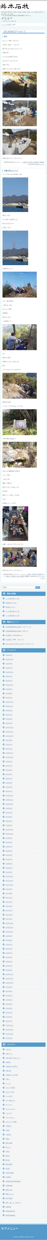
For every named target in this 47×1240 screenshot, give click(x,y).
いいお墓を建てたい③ (12, 611)
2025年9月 (9, 663)
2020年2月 (9, 787)
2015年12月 (9, 974)
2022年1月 (9, 723)
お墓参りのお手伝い (12, 1066)
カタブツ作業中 (10, 1088)
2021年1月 (9, 749)
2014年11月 (9, 1029)
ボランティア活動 (11, 1122)
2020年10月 (9, 757)
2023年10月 (9, 685)
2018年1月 (9, 872)
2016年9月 (9, 936)
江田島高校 (9, 1185)
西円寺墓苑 (9, 1198)
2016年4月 (9, 957)
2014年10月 (9, 1034)
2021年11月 (9, 732)
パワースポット (10, 1117)
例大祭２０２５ (10, 607)
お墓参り (8, 1062)
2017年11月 (9, 880)
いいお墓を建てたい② (12, 615)
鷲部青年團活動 (10, 1215)
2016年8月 (9, 940)
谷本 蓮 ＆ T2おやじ (13, 1202)
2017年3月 (9, 910)
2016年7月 (9, 944)
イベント (23, 574)
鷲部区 (22, 576)
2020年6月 (9, 770)
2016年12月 (9, 923)
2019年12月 (9, 795)
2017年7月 (9, 898)
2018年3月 (9, 863)
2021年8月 (9, 740)
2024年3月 (9, 676)
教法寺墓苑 (9, 1164)
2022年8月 (9, 710)
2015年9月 (9, 987)
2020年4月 (9, 778)
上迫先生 (8, 1134)
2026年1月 (9, 655)
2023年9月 (9, 689)
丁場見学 (8, 1126)
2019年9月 (9, 808)
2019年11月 (9, 800)
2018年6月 (9, 851)
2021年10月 (9, 736)
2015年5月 (9, 1004)
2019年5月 (9, 821)
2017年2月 (9, 915)
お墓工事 (25, 162)
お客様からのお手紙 (12, 1075)
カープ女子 (9, 1096)
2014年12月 (9, 1025)
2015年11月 (9, 978)
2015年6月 (9, 1000)
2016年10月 (9, 932)
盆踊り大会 (9, 1190)
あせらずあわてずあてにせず (14, 644)
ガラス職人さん (10, 1100)
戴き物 (8, 1160)
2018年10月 (9, 834)
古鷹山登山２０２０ (11, 170)
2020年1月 (9, 791)
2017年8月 (9, 893)
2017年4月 (9, 906)
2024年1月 (9, 680)
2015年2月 (9, 1017)
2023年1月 (9, 697)
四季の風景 (9, 1143)
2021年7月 (9, 744)
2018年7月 (9, 846)
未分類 (31, 162)
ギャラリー (9, 1105)
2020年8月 (9, 761)
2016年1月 (9, 970)
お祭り (8, 1079)
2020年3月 (9, 783)
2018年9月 (9, 838)
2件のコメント (40, 164)
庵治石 (8, 1156)
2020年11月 (9, 753)
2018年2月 (9, 868)
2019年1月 (9, 825)
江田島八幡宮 (10, 1173)
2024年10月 (9, 672)
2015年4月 (9, 1008)
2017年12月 (9, 876)
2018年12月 (9, 829)
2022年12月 (9, 702)
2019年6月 (9, 817)
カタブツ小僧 (10, 1092)
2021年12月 (9, 727)
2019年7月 (9, 812)
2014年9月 (9, 1038)
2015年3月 (9, 1012)
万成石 (8, 1130)
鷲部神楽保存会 (10, 1211)
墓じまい (8, 1147)
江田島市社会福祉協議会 (13, 1181)
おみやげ (8, 1049)
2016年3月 (9, 961)
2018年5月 (9, 855)
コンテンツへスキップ (9, 21)
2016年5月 (9, 953)
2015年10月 (9, 983)
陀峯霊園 (8, 1207)
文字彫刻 (8, 635)
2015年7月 (9, 995)
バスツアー (9, 1113)
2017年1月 (9, 919)
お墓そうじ (9, 1053)
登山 (18, 576)
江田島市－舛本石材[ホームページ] (23, 6)
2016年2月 (9, 966)
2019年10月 (9, 804)
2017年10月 (9, 885)
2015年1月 (9, 1021)
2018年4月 (9, 859)
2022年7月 (9, 715)
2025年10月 (9, 659)
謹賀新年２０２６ (11, 603)
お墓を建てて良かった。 (13, 1058)
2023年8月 (9, 693)
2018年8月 (9, 842)
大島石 (8, 1151)
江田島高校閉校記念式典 (13, 627)
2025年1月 (9, 668)
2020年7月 (9, 766)
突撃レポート (10, 1194)
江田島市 (36, 162)
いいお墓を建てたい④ (12, 598)
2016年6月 (9, 949)
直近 (5, 36)
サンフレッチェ (10, 1109)
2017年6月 (9, 902)
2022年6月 (9, 719)
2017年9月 (9, 889)
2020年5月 (9, 774)
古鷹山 (29, 574)
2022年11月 (9, 706)
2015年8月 (9, 991)
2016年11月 (9, 927)
